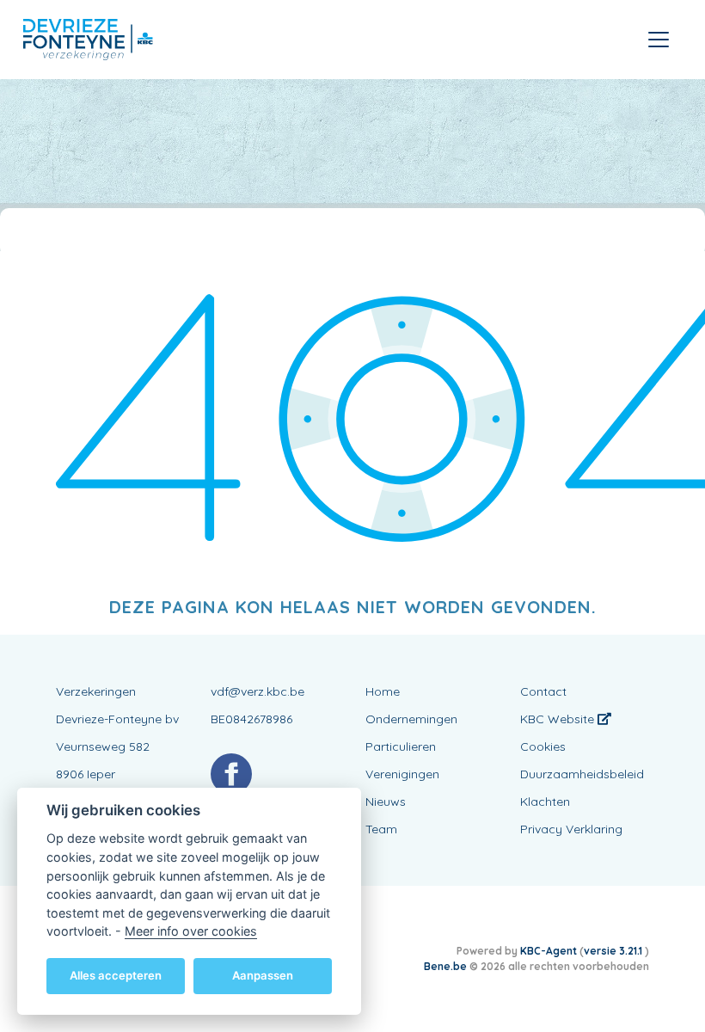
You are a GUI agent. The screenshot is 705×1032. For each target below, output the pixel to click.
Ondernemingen (411, 719)
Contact (543, 691)
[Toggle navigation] (658, 39)
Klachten (545, 801)
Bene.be (445, 966)
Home (382, 691)
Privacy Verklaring (571, 829)
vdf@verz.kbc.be (257, 691)
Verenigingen (402, 774)
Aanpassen (262, 975)
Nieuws (385, 801)
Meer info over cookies (191, 931)
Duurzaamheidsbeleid (582, 774)
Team (381, 829)
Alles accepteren (116, 975)
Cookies (543, 746)
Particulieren (400, 746)
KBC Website (559, 719)
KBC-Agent (548, 950)
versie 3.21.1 (614, 950)
